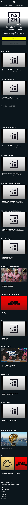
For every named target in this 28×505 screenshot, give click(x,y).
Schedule (11, 5)
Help (2, 480)
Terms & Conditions (6, 482)
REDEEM (3, 494)
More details (14, 43)
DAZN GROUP (5, 489)
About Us (3, 496)
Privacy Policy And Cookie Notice (10, 484)
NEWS (3, 492)
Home (5, 5)
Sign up (14, 38)
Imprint (3, 487)
